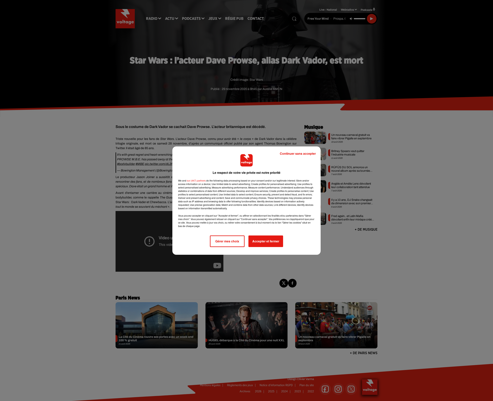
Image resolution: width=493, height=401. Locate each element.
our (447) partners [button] (196, 180)
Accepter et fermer (265, 241)
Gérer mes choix (227, 241)
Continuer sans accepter (298, 153)
